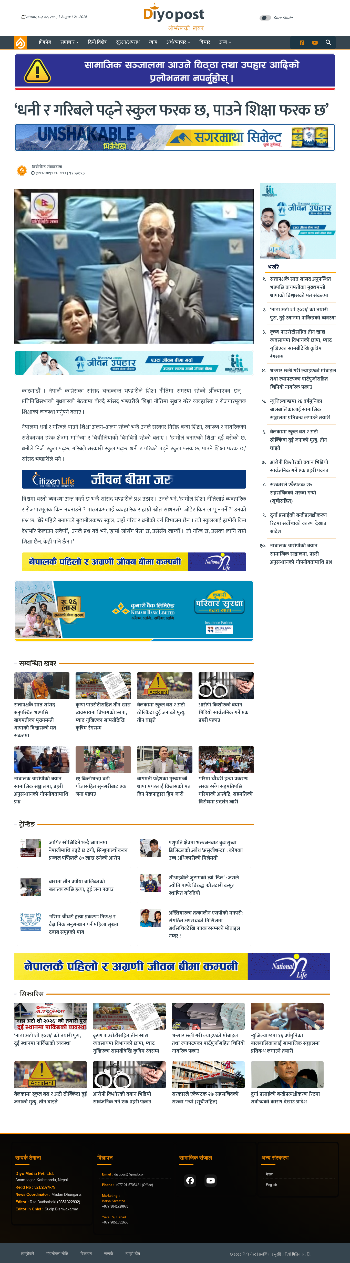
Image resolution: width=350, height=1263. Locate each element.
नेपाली (269, 1174)
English (271, 1185)
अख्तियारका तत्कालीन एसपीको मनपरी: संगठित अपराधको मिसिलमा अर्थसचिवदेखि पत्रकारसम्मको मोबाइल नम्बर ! (206, 924)
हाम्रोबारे (27, 1253)
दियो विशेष (97, 42)
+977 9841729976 (115, 1206)
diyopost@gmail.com (130, 1174)
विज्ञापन (86, 1253)
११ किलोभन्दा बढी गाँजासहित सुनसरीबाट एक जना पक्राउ (101, 787)
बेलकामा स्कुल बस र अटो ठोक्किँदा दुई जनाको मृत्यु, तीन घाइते (161, 713)
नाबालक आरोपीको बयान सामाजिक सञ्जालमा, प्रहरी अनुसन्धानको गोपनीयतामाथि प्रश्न (41, 791)
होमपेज (45, 42)
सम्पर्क (108, 1253)
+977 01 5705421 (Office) (133, 1185)
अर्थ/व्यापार (176, 42)
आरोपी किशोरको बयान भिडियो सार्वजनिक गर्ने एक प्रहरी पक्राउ (224, 713)
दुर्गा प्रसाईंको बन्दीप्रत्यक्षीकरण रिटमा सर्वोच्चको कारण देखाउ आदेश (298, 523)
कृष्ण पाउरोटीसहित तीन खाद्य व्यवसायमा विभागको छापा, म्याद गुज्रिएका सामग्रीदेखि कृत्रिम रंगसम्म (103, 717)
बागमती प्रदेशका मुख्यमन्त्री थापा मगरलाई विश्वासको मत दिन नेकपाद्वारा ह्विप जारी (164, 787)
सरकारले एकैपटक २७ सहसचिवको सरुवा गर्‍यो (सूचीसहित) (293, 493)
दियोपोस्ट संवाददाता (47, 166)
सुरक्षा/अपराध (128, 42)
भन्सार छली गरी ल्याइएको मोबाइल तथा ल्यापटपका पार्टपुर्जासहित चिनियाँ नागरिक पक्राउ (303, 379)
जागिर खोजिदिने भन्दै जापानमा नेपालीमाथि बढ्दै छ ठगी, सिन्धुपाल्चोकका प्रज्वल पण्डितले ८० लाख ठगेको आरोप (88, 850)
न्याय (153, 42)
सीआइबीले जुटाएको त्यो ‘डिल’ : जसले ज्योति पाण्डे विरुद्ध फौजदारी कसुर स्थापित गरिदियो (204, 885)
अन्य (223, 42)
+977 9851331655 (115, 1222)
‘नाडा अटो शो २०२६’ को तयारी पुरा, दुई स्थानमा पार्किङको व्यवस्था (303, 313)
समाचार (67, 42)
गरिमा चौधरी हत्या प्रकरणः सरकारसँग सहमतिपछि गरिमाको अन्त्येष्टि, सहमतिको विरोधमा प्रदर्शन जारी (226, 791)
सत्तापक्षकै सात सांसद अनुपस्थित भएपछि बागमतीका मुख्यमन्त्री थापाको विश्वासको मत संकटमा (35, 720)
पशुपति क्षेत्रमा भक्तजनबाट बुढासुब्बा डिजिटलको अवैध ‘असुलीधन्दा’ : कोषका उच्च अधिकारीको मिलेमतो (206, 850)
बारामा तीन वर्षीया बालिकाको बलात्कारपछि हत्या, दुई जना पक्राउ (81, 885)
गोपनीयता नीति (57, 1253)
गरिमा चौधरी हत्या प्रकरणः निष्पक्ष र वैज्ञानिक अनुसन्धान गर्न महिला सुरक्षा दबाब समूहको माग (83, 924)
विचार (204, 42)
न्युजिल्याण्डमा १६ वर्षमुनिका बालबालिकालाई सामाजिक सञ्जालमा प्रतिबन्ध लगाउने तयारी (300, 409)
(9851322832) (68, 1202)
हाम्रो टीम (133, 1253)
